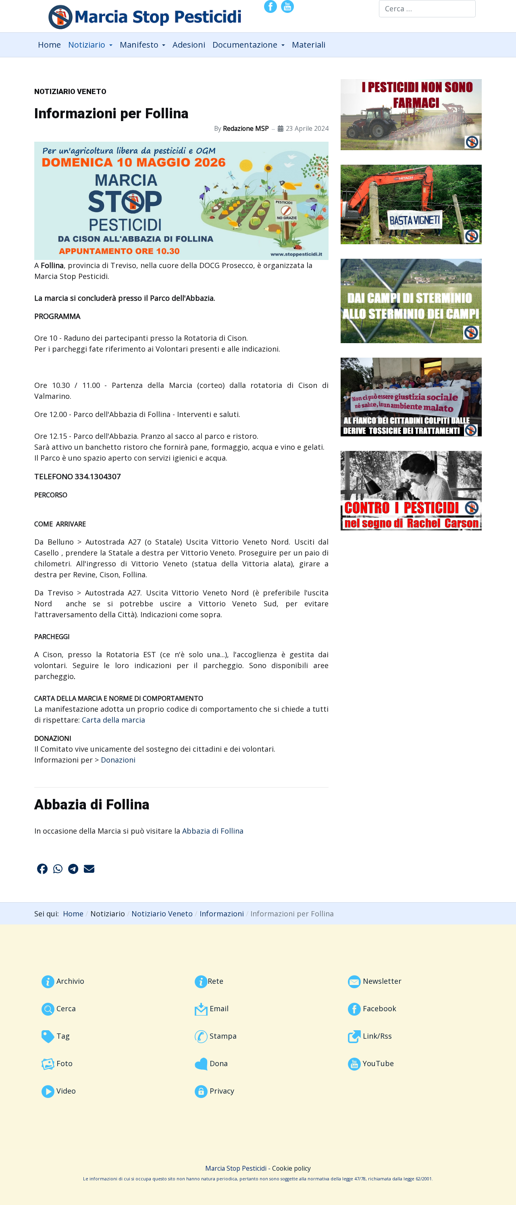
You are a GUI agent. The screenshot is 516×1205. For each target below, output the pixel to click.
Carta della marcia (113, 720)
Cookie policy (291, 1168)
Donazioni (118, 760)
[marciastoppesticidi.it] (139, 15)
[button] (90, 44)
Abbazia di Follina (212, 831)
